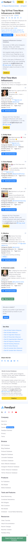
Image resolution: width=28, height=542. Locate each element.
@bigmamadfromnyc (18, 174)
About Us (4, 421)
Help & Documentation (8, 523)
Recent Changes (6, 526)
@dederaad (15, 102)
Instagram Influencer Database (10, 466)
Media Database (6, 487)
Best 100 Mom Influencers (11, 332)
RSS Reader (4, 484)
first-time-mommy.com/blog (11, 255)
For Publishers (5, 481)
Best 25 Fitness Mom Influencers (12, 337)
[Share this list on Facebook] (6, 18)
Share (2, 18)
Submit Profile (7, 35)
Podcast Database (6, 451)
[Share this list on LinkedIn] (12, 18)
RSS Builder (4, 508)
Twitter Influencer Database (9, 469)
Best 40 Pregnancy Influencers (12, 341)
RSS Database (5, 445)
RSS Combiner (5, 505)
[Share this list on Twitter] (9, 18)
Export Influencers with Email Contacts (14, 539)
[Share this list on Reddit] (15, 18)
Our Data (4, 424)
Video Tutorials (5, 520)
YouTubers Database (7, 460)
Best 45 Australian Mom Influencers (13, 348)
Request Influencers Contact (11, 6)
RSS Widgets (5, 502)
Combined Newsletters (8, 499)
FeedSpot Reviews (6, 430)
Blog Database (5, 448)
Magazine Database (7, 454)
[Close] (27, 535)
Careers (7, 427)
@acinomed (15, 247)
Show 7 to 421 (9, 299)
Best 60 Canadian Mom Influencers (13, 350)
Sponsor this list (21, 35)
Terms (3, 436)
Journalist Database (7, 457)
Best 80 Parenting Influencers (11, 343)
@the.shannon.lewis (18, 282)
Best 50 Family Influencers (11, 346)
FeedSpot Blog (5, 532)
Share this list (6, 357)
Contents (16, 15)
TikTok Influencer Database (9, 473)
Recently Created (6, 529)
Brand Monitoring (6, 496)
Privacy (3, 433)
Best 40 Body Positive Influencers (12, 330)
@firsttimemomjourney (19, 201)
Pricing (20, 2)
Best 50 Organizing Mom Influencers (13, 339)
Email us (6, 73)
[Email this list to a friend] (18, 18)
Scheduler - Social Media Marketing (11, 511)
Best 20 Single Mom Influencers (12, 334)
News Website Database (8, 463)
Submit (6, 317)
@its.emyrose (16, 145)
